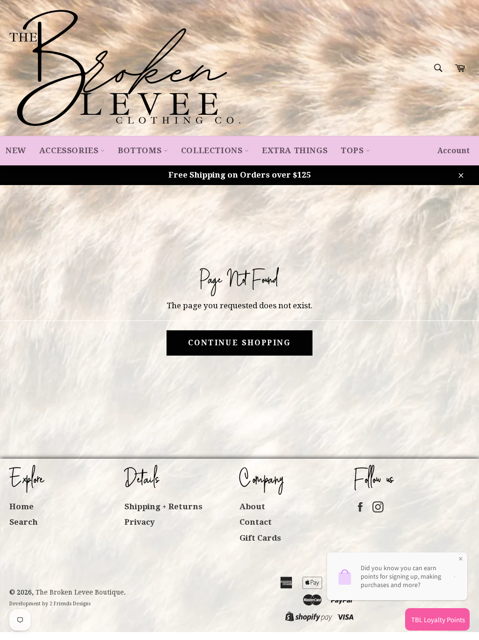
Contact (256, 522)
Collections (213, 150)
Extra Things (294, 150)
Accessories (70, 150)
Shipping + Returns (163, 506)
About (252, 506)
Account (453, 150)
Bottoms (141, 150)
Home (21, 506)
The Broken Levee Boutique (80, 592)
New (16, 150)
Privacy (139, 522)
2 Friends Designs (70, 603)
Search (23, 522)
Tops (353, 150)
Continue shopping (239, 342)
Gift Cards (260, 538)
